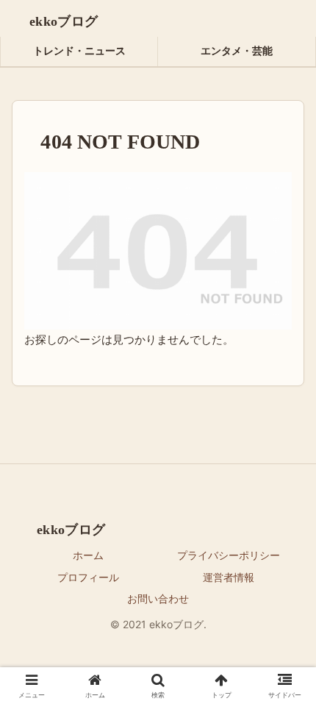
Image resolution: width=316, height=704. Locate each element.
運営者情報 (228, 577)
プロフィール (88, 577)
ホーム (88, 555)
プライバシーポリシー (228, 555)
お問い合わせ (158, 598)
